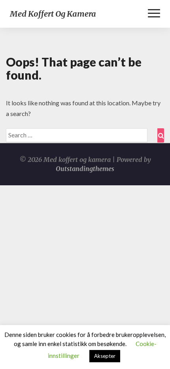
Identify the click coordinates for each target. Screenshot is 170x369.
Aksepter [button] (104, 356)
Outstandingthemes (85, 169)
